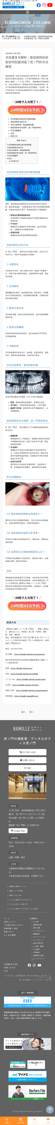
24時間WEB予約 (11, 964)
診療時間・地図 (11, 928)
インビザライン (39, 931)
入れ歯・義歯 (38, 946)
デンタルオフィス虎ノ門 (18, 904)
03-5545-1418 (28, 752)
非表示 (23, 140)
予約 (29, 768)
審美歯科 (36, 934)
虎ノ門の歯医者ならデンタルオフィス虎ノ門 (11, 37)
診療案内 (34, 918)
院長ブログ (9, 932)
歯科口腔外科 (38, 943)
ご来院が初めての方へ (14, 925)
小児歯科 (36, 949)
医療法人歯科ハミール (17, 886)
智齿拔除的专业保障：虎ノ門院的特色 (25, 127)
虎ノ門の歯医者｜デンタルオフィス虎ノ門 (35, 980)
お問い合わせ (29, 760)
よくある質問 (10, 935)
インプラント (38, 940)
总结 (12, 133)
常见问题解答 (15, 130)
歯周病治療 (37, 924)
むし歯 (35, 921)
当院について (10, 922)
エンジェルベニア (38, 959)
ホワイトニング (39, 937)
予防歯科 (36, 952)
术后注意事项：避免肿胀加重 (22, 125)
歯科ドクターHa (15, 895)
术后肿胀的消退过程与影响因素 (23, 119)
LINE (6, 971)
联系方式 (14, 136)
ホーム (7, 918)
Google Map (19, 830)
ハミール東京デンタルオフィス (21, 900)
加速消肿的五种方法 (18, 122)
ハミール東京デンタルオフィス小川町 (23, 909)
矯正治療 (36, 928)
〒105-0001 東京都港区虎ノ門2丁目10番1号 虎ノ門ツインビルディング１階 (28, 976)
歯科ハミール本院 (16, 891)
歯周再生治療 (38, 955)
